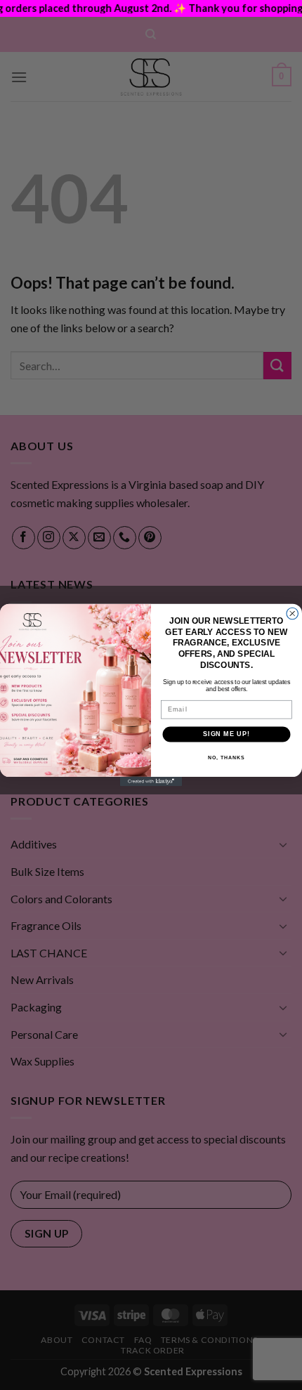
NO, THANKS (226, 758)
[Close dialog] (292, 613)
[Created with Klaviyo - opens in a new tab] (151, 781)
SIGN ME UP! (226, 733)
